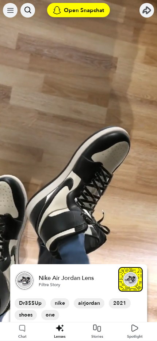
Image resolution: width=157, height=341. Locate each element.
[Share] (146, 10)
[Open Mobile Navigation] (10, 10)
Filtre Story (49, 285)
